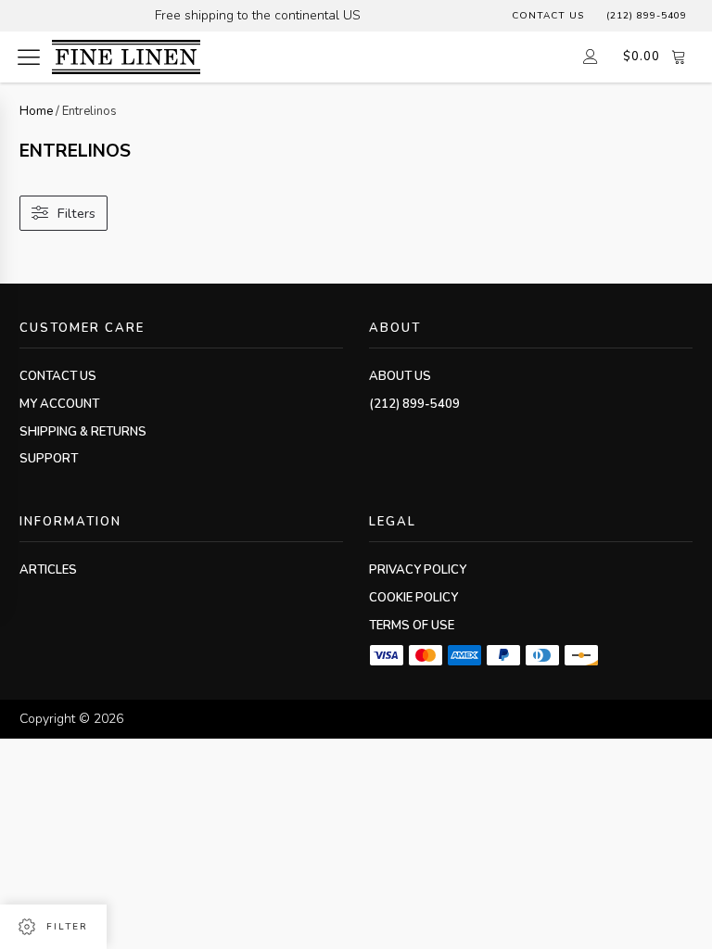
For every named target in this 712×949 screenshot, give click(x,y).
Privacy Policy (417, 570)
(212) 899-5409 (646, 15)
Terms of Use (411, 625)
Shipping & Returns (82, 432)
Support (48, 458)
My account (59, 404)
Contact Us (548, 15)
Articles (48, 570)
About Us (400, 376)
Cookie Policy (413, 597)
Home (36, 111)
